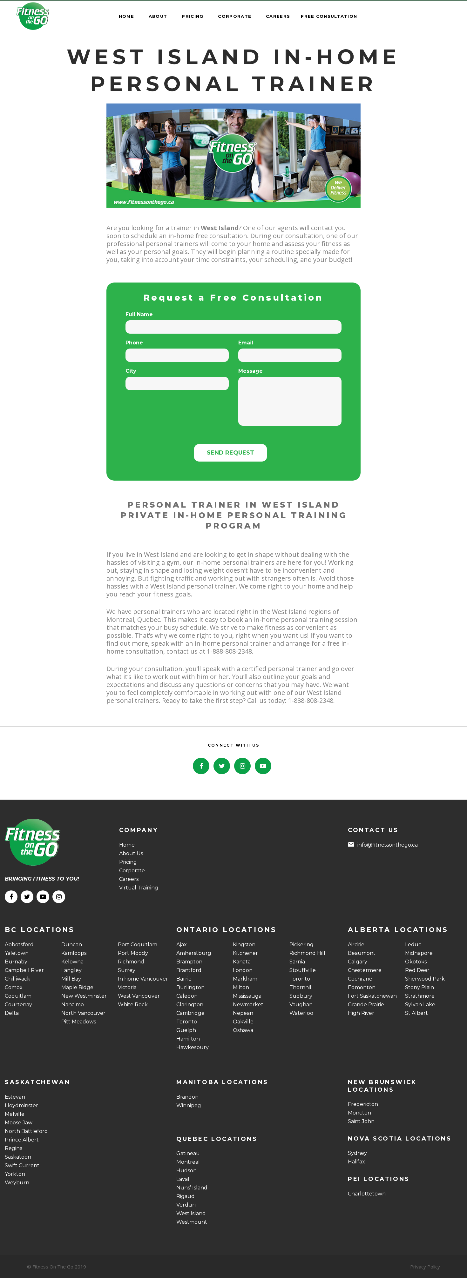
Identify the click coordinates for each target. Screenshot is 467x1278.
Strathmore (420, 996)
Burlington (190, 987)
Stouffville (302, 970)
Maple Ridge (77, 987)
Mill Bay (71, 979)
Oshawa (243, 1030)
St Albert (416, 1013)
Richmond (131, 962)
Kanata (242, 962)
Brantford (188, 970)
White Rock (133, 1005)
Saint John (361, 1121)
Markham (245, 979)
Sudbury (300, 996)
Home (127, 845)
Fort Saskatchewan (372, 996)
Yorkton (15, 1174)
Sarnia (297, 962)
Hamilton (188, 1039)
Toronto (186, 1022)
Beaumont (362, 953)
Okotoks (416, 962)
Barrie (184, 979)
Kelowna (72, 962)
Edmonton (362, 987)
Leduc (413, 945)
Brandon (187, 1097)
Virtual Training (138, 888)
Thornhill (301, 987)
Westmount (191, 1222)
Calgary (357, 962)
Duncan (71, 945)
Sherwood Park (425, 979)
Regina (14, 1148)
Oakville (243, 1022)
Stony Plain (419, 987)
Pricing (128, 862)
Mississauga (247, 996)
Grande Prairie (366, 1005)
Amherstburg (193, 953)
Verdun (186, 1205)
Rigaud (185, 1196)
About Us (131, 853)
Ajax (181, 945)
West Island (191, 1213)
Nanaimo (72, 1005)
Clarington (189, 1005)
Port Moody (133, 953)
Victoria (127, 987)
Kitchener (245, 953)
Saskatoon (18, 1157)
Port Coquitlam (137, 945)
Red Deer (417, 970)
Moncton (359, 1113)
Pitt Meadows (78, 1022)
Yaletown (17, 953)
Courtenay (18, 1005)
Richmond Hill (307, 953)
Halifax (356, 1162)
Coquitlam (18, 996)
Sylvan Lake (420, 1005)
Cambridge (190, 1013)
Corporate (132, 871)
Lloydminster (21, 1105)
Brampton (189, 962)
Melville (14, 1114)
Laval (182, 1179)
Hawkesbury (192, 1047)
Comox (14, 987)
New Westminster (84, 996)
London (243, 970)
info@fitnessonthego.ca (387, 845)
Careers (129, 879)
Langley (71, 970)
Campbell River (24, 970)
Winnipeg (188, 1105)
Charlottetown (367, 1194)
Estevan (15, 1097)
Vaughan (301, 1005)
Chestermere (365, 970)
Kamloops (73, 953)
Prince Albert (22, 1140)
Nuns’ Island (191, 1188)
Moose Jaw (18, 1123)
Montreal (188, 1162)
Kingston (244, 945)
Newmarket (248, 1005)
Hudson (186, 1171)
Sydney (357, 1153)
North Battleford (26, 1131)
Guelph (186, 1030)
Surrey (126, 970)
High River (361, 1013)
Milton (241, 987)
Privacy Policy (425, 1266)
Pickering (301, 945)
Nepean (243, 1013)
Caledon (187, 996)
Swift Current (22, 1165)
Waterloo (301, 1013)
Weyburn (17, 1183)
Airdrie (356, 945)
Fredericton (363, 1104)
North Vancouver (83, 1013)
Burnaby (16, 962)
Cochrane (360, 979)
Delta (12, 1013)
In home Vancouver (143, 979)
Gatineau (188, 1153)
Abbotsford (19, 945)
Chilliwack (17, 979)
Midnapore (419, 953)
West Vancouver (139, 996)
